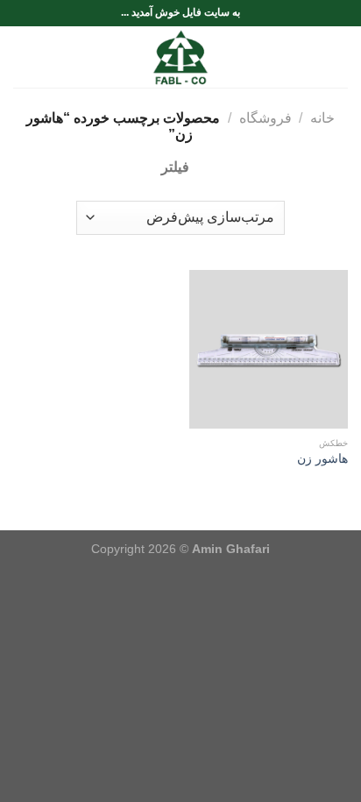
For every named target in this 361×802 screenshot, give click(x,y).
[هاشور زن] (268, 349)
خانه (322, 117)
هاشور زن (322, 458)
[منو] (337, 56)
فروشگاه (265, 117)
